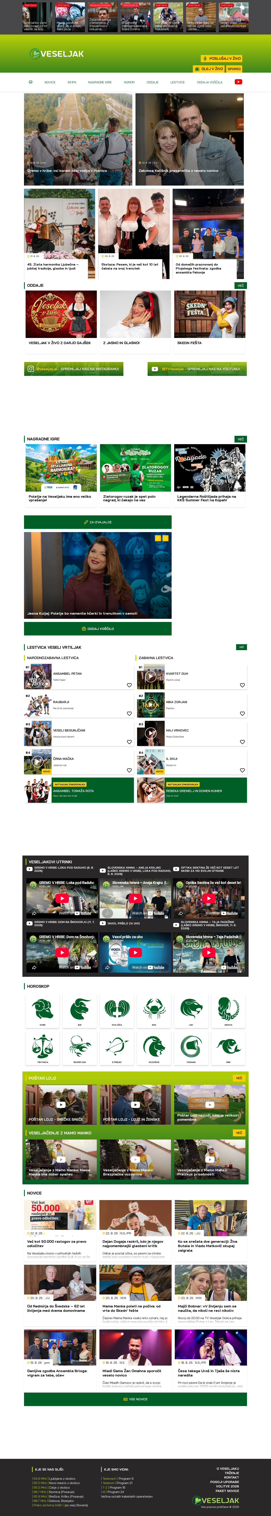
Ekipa (72, 82)
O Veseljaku (228, 1469)
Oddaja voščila (209, 82)
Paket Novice (227, 1491)
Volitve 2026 (227, 1486)
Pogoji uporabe (224, 1482)
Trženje (232, 1473)
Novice (50, 82)
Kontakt (231, 1477)
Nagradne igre (100, 82)
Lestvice (178, 82)
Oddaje (153, 82)
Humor (129, 82)
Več (241, 286)
